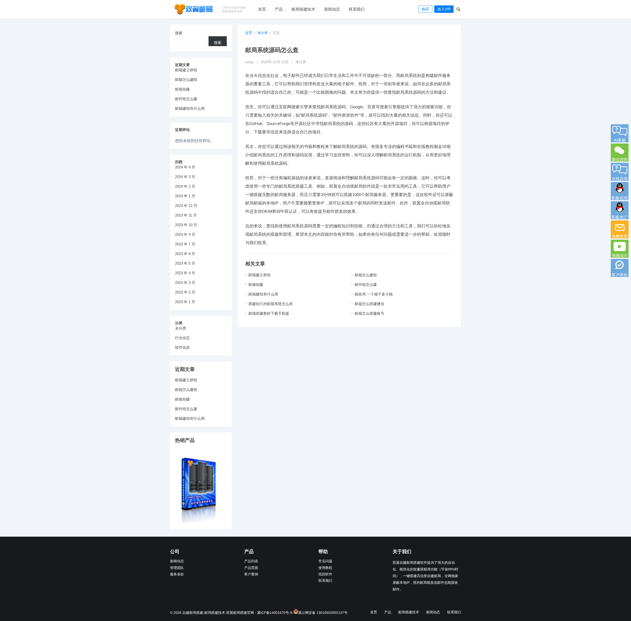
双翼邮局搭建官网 (240, 613)
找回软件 (325, 574)
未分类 (262, 33)
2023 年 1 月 (185, 302)
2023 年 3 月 (185, 282)
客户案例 (251, 574)
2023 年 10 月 (186, 225)
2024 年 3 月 (185, 177)
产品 (279, 9)
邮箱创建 (255, 284)
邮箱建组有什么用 (263, 294)
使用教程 (325, 568)
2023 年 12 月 (186, 205)
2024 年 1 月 (185, 196)
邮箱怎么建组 (366, 275)
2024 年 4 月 (185, 167)
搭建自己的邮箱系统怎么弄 (270, 304)
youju (249, 62)
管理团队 (177, 568)
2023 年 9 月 (185, 234)
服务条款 (177, 574)
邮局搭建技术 (303, 9)
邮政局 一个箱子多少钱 (374, 294)
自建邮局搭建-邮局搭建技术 (203, 613)
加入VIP (444, 9)
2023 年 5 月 (185, 263)
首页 (262, 9)
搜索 (178, 33)
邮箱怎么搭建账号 (369, 313)
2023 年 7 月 (185, 244)
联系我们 (357, 9)
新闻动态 (332, 9)
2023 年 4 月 (185, 273)
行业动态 (182, 338)
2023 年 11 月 (186, 215)
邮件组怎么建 (366, 284)
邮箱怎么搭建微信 (369, 304)
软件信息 (182, 347)
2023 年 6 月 (185, 254)
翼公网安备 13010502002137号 (323, 613)
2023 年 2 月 (185, 292)
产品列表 (251, 561)
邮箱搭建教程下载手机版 (268, 313)
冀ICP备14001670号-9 (274, 613)
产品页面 (251, 568)
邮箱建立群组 (259, 275)
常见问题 (325, 561)
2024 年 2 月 (185, 186)
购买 (425, 9)
